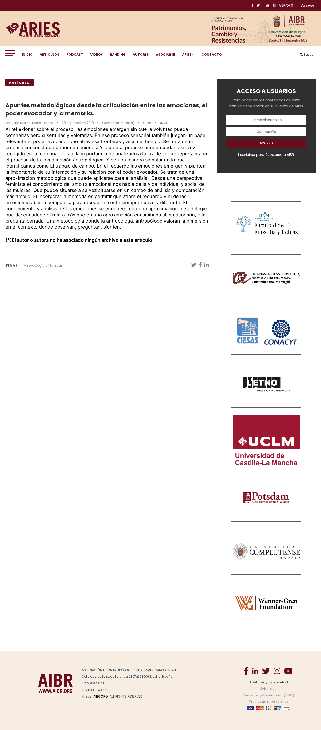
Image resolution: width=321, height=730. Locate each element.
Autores (141, 54)
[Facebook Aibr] (246, 670)
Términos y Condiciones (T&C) (268, 695)
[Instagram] (277, 670)
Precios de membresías (268, 701)
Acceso (307, 5)
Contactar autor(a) (118, 123)
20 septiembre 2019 (78, 123)
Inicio (27, 54)
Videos (96, 54)
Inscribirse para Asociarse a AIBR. (266, 154)
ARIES (187, 54)
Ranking (118, 54)
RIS (165, 123)
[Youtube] (288, 670)
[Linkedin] (255, 670)
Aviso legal (268, 688)
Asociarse (165, 54)
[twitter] (266, 670)
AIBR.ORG (286, 5)
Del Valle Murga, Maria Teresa (29, 123)
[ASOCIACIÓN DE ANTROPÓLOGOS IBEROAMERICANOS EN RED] (55, 683)
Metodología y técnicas (43, 265)
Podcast (74, 54)
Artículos (49, 54)
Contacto (211, 54)
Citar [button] (147, 123)
